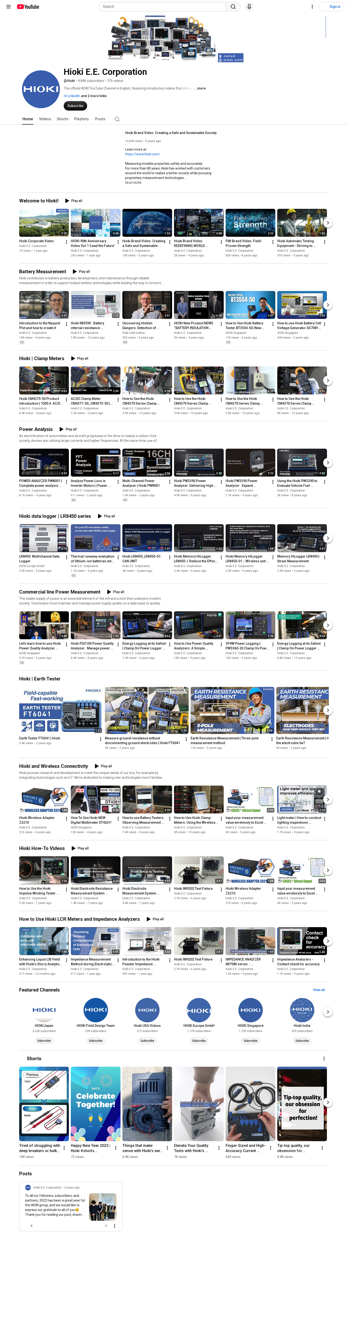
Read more (133, 182)
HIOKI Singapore (236, 333)
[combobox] (164, 6)
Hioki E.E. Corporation (33, 246)
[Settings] (312, 6)
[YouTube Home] (27, 6)
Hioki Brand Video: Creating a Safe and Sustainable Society (171, 133)
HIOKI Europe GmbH (32, 566)
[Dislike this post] (38, 1226)
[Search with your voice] (249, 6)
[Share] (90, 1226)
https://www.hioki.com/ (142, 154)
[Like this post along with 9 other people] (27, 1226)
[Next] (328, 223)
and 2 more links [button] (94, 96)
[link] (70, 1208)
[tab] (27, 119)
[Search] (233, 6)
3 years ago (72, 1187)
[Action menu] (114, 1226)
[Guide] (8, 6)
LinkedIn (73, 96)
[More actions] (66, 242)
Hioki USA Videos (133, 333)
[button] (133, 182)
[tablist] (174, 119)
